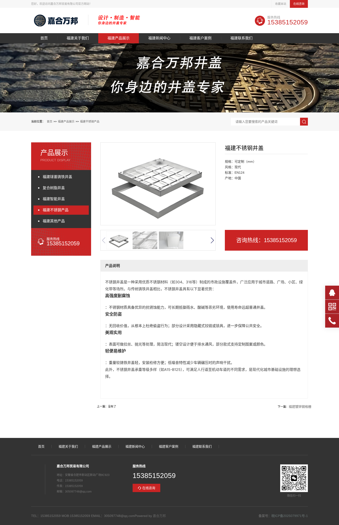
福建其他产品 (54, 221)
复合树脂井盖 (54, 188)
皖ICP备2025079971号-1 (289, 516)
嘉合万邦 (159, 516)
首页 (44, 38)
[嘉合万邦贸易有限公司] (56, 20)
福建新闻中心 (159, 38)
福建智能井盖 (54, 199)
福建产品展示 (118, 38)
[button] (212, 240)
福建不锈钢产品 (89, 121)
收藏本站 (280, 4)
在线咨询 (298, 4)
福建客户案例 (200, 38)
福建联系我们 (241, 38)
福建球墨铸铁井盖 (57, 177)
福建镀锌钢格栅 (300, 406)
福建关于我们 (78, 38)
